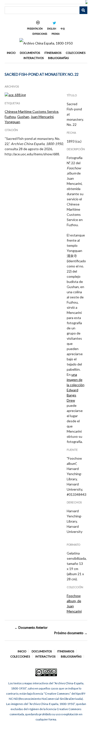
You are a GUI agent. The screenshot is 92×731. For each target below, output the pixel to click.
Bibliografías (58, 57)
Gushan (23, 117)
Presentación (35, 28)
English (51, 28)
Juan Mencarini (42, 117)
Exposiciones (39, 33)
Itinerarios (52, 52)
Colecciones (75, 52)
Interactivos (34, 57)
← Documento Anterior (31, 627)
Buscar (83, 10)
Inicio (11, 52)
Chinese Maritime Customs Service (31, 111)
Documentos (30, 52)
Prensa (56, 33)
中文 (63, 28)
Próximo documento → (70, 633)
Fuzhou (10, 117)
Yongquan (12, 122)
